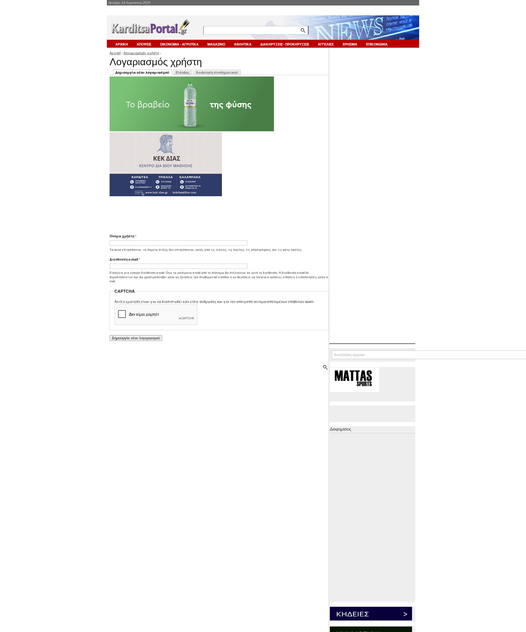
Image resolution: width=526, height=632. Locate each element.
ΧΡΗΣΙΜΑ (349, 44)
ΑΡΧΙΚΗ (121, 44)
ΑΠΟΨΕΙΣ (144, 44)
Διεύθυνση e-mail (125, 259)
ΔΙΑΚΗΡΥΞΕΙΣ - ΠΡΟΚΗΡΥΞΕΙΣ (284, 44)
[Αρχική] (150, 25)
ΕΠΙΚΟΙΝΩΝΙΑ (377, 44)
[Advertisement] (207, 212)
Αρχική (115, 52)
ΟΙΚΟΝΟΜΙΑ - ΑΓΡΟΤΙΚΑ (179, 44)
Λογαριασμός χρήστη (141, 52)
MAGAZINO (216, 44)
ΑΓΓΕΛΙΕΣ (326, 44)
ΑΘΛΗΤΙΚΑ (242, 44)
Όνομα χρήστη (123, 236)
